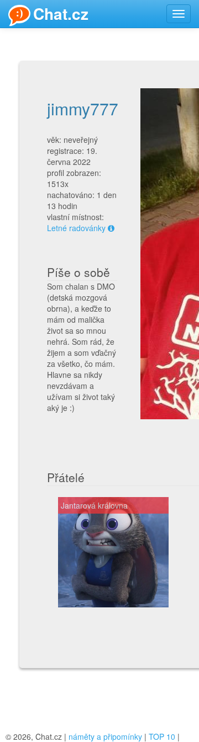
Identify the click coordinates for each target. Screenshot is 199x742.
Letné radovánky (76, 227)
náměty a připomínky (105, 736)
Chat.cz (60, 13)
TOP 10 (162, 736)
